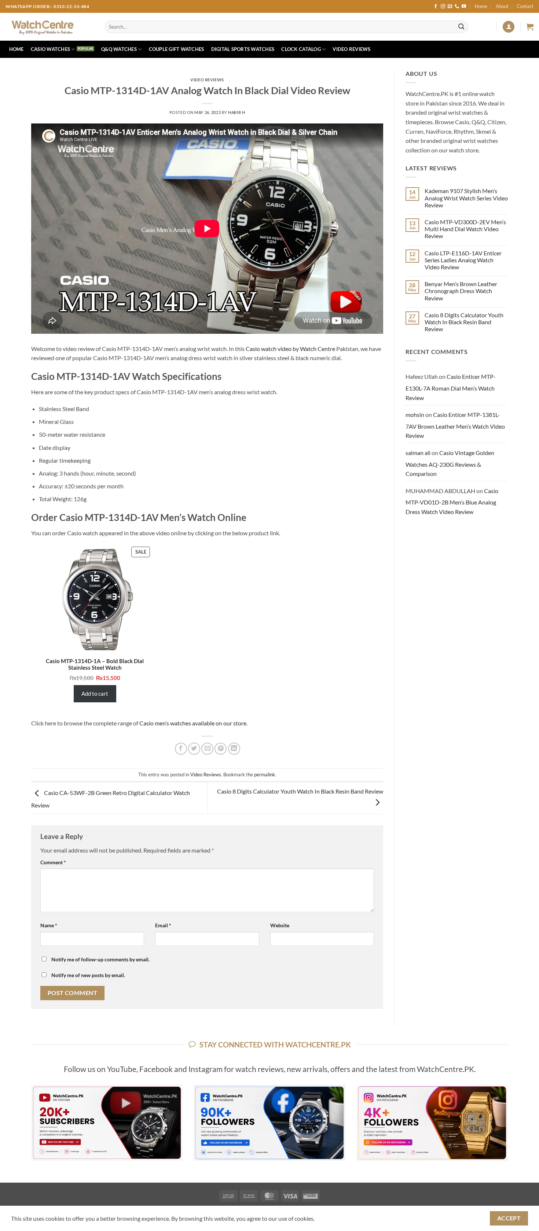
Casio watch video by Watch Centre (290, 348)
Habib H (236, 112)
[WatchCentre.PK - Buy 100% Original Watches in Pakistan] (50, 27)
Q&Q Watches (119, 49)
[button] (508, 27)
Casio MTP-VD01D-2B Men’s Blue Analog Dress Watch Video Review (452, 501)
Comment (53, 862)
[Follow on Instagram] (443, 6)
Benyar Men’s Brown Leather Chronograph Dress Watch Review (461, 290)
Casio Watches (50, 49)
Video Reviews (351, 49)
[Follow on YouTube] (464, 6)
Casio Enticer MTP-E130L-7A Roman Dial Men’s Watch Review (451, 387)
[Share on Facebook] (181, 749)
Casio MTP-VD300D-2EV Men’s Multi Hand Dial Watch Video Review (465, 228)
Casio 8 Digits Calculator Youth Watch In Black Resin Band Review (464, 321)
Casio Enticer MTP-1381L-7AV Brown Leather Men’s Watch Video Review (455, 425)
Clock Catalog (300, 49)
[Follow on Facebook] (435, 6)
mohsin (415, 414)
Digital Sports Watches (243, 49)
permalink (264, 774)
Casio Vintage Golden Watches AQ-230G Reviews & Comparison (450, 463)
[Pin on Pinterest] (220, 749)
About (502, 6)
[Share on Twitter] (194, 749)
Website (279, 925)
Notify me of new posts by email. (88, 975)
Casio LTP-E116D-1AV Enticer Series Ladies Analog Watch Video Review (463, 259)
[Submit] (461, 27)
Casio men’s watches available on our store (192, 723)
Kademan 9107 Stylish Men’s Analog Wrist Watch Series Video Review (466, 197)
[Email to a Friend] (207, 749)
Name (48, 925)
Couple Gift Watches (176, 49)
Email (163, 925)
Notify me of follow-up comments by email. (100, 959)
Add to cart (94, 693)
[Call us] (457, 6)
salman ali (418, 452)
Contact (525, 6)
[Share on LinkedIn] (234, 749)
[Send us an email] (450, 6)
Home (480, 6)
